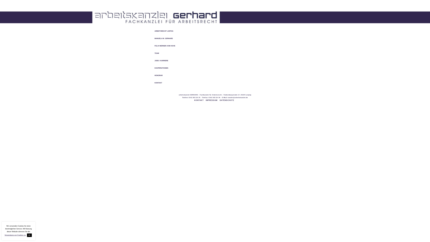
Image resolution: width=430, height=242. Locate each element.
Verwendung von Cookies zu (15, 235)
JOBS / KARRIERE (161, 61)
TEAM (157, 53)
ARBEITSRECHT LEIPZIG (164, 31)
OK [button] (29, 235)
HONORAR (159, 75)
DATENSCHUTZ (227, 100)
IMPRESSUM (212, 100)
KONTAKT (158, 83)
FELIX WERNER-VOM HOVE (165, 46)
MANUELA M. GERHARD (164, 38)
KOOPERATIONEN (161, 68)
